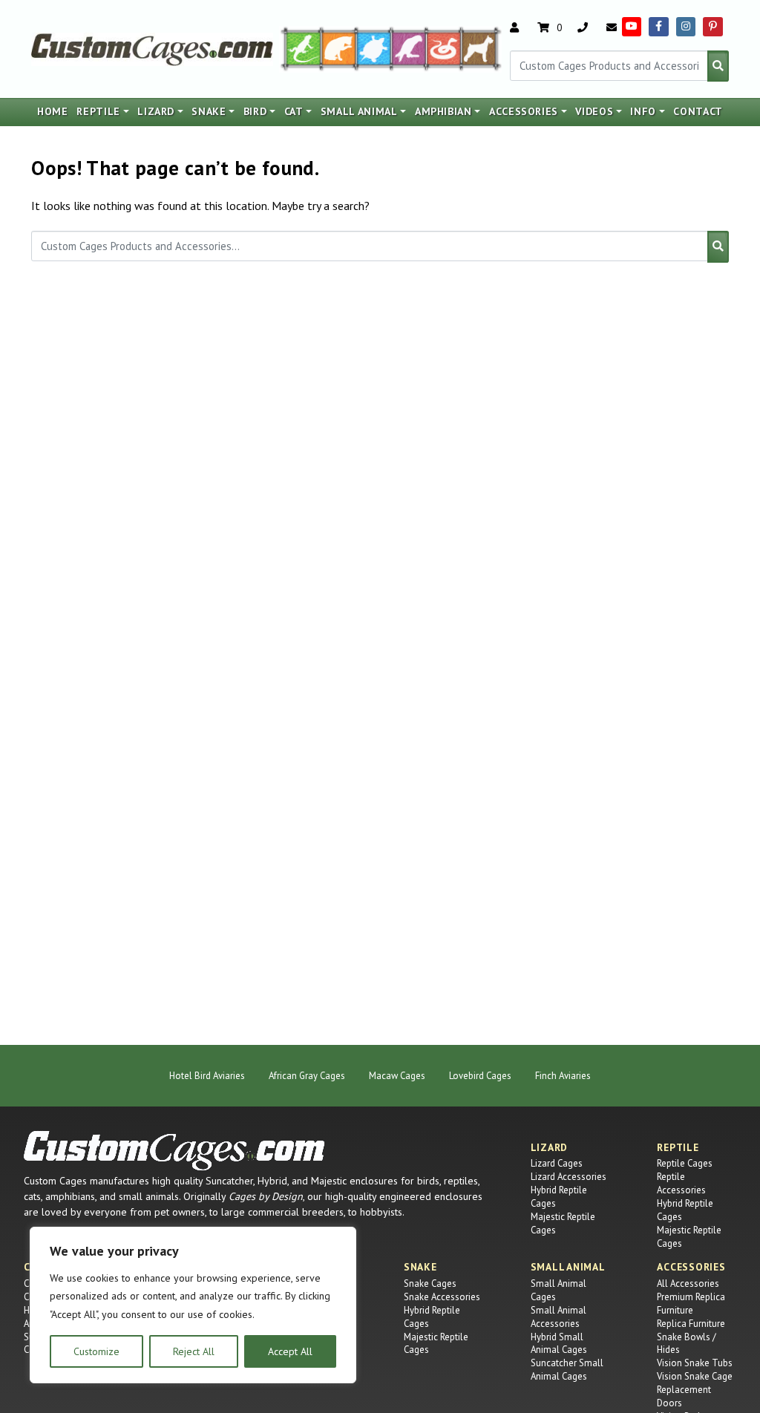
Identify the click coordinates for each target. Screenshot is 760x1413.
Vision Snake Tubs (695, 1363)
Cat (294, 111)
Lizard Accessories (568, 1176)
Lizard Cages (557, 1163)
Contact (698, 111)
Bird (255, 111)
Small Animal (359, 111)
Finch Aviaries (563, 1075)
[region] (193, 1305)
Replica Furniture (691, 1323)
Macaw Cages (397, 1075)
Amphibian (443, 111)
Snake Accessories (442, 1297)
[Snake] (444, 47)
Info (643, 111)
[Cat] (338, 47)
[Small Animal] (482, 47)
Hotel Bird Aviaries (207, 1075)
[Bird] (409, 47)
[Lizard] (300, 47)
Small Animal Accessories (558, 1317)
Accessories (523, 111)
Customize (96, 1351)
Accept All (290, 1351)
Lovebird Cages (480, 1075)
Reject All (193, 1351)
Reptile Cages (684, 1163)
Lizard (155, 111)
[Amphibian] (374, 47)
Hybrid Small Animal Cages (559, 1344)
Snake (208, 111)
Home (52, 111)
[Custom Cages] (174, 1150)
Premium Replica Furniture (691, 1304)
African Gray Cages (307, 1075)
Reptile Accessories (681, 1183)
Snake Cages (430, 1283)
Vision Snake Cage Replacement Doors (695, 1389)
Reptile (98, 111)
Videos (594, 111)
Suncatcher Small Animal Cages (567, 1370)
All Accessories (688, 1283)
